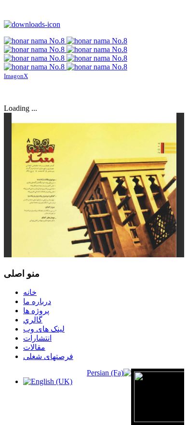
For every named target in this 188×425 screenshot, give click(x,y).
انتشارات (37, 338)
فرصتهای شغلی (48, 356)
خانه (30, 292)
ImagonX (16, 76)
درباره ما (37, 301)
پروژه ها (36, 310)
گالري (32, 320)
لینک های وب (44, 329)
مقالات (34, 347)
